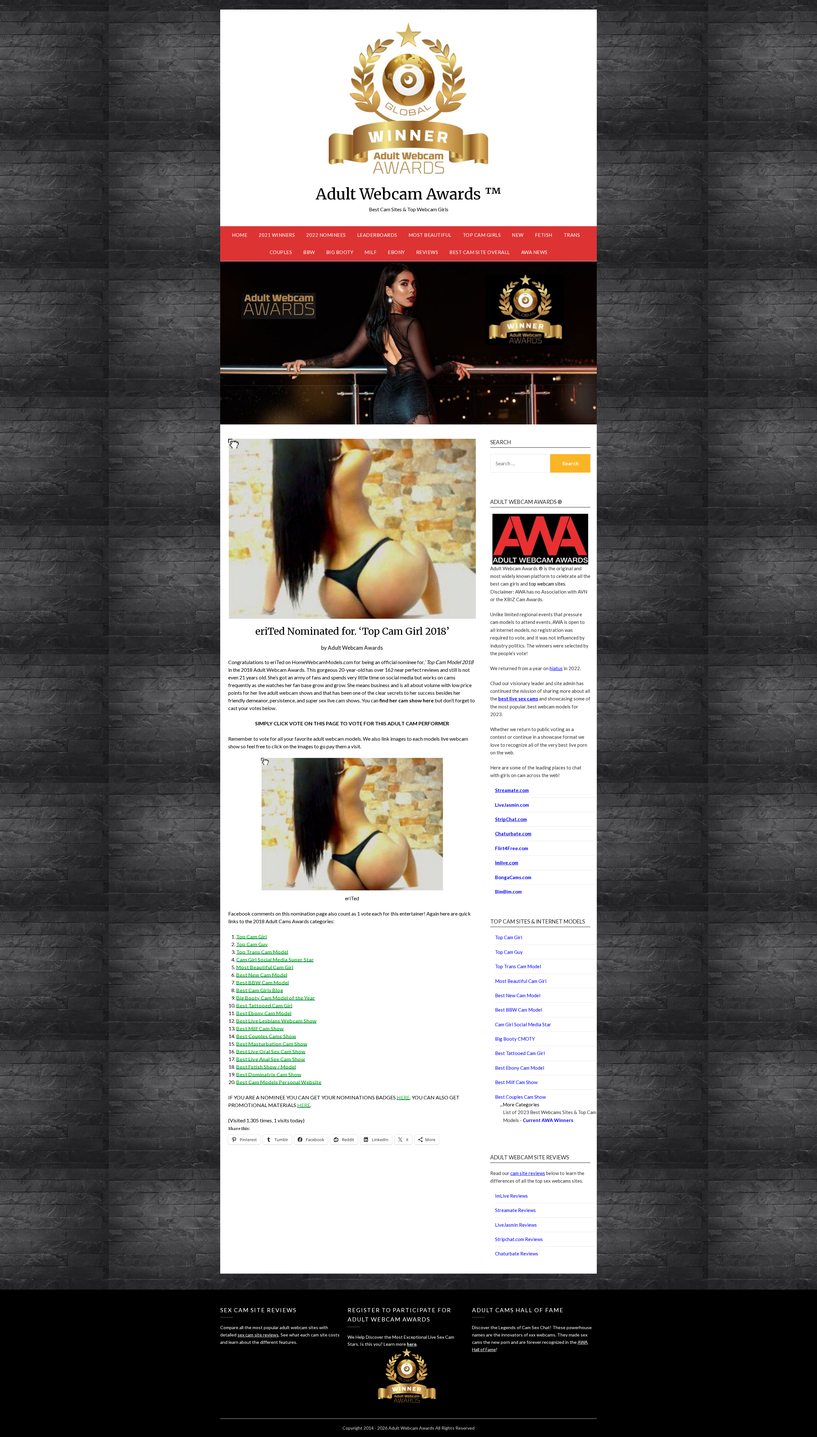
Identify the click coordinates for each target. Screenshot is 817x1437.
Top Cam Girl (251, 936)
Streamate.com (512, 790)
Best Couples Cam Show (520, 1097)
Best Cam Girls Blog (259, 990)
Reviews (427, 252)
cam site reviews (527, 1173)
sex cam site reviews (258, 1334)
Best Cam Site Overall (479, 252)
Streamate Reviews (515, 1210)
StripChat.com (511, 819)
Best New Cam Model (261, 975)
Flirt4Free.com (511, 848)
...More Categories (519, 1104)
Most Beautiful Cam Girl (264, 967)
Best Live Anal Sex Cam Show (270, 1059)
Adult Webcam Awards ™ (408, 194)
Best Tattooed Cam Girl (264, 1005)
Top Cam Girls (482, 235)
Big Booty (340, 252)
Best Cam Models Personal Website (278, 1082)
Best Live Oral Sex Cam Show (270, 1051)
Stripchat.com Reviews (519, 1239)
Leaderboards (377, 235)
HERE (403, 1097)
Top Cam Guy (252, 944)
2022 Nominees (326, 235)
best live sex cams (518, 698)
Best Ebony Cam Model (519, 1068)
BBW (309, 252)
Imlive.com (506, 862)
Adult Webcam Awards (355, 647)
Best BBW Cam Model (262, 982)
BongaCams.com (513, 877)
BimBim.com (508, 891)
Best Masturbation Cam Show (271, 1044)
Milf (370, 252)
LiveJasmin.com (512, 805)
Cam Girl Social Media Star (523, 1024)
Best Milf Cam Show (260, 1028)
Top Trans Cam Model (262, 952)
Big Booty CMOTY (515, 1039)
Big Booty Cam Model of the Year (275, 998)
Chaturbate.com (513, 833)
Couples (281, 252)
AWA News (534, 252)
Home (239, 235)
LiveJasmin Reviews (516, 1225)
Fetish (543, 235)
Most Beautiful (430, 235)
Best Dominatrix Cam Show (268, 1074)
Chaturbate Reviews (516, 1253)
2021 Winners (277, 235)
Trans (572, 235)
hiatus (556, 668)
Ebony (396, 252)
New (518, 235)
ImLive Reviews (511, 1196)
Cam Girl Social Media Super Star (275, 959)
